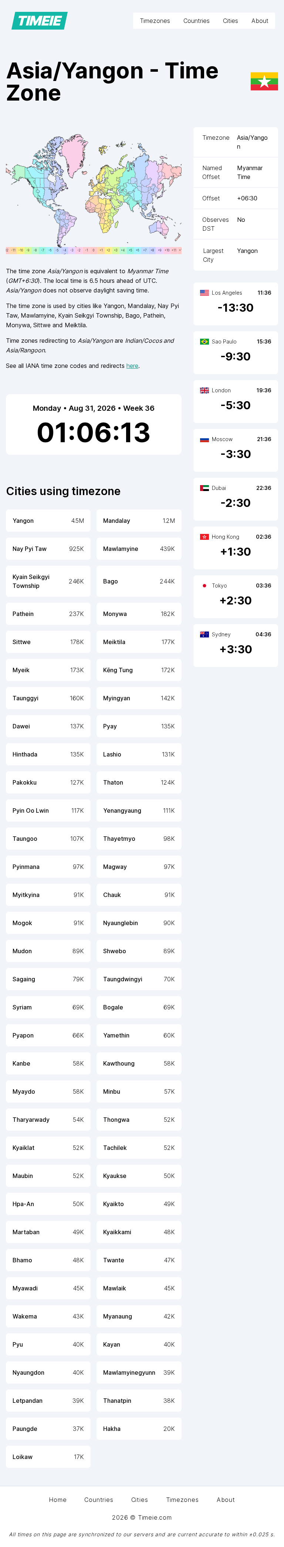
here (132, 365)
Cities (230, 20)
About (259, 20)
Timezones (155, 20)
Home (58, 1499)
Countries (196, 20)
